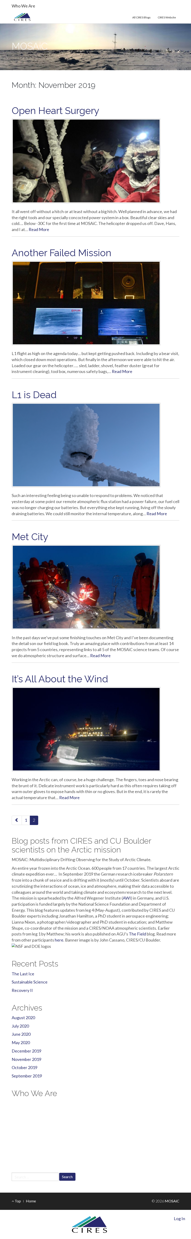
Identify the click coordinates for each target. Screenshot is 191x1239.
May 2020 (21, 1042)
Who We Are (23, 5)
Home (31, 1201)
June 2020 (21, 1034)
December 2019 (26, 1050)
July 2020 (20, 1025)
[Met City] (95, 587)
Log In (179, 1218)
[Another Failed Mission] (95, 303)
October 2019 (24, 1067)
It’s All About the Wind (60, 679)
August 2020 (23, 1017)
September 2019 (27, 1075)
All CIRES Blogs (141, 17)
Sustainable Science (30, 981)
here (59, 939)
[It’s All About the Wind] (95, 729)
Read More (39, 229)
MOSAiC (30, 46)
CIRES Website (167, 17)
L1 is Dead (34, 394)
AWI (127, 898)
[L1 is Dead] (95, 445)
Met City (30, 536)
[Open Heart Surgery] (95, 160)
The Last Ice (23, 973)
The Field (137, 933)
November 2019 (26, 1059)
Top (17, 1201)
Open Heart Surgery (55, 110)
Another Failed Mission (61, 253)
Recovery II (22, 990)
